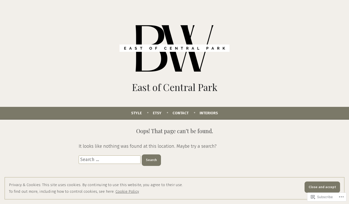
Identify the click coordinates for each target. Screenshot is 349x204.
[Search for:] (110, 159)
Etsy (157, 113)
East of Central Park (174, 87)
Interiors (209, 113)
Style (136, 113)
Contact (180, 113)
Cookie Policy (127, 191)
